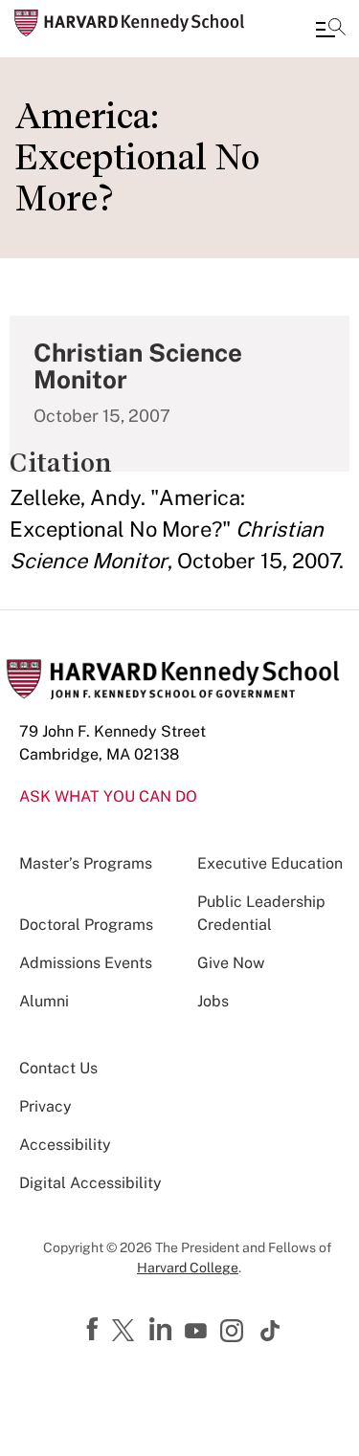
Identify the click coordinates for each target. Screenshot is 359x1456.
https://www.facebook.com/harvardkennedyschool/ (94, 1330)
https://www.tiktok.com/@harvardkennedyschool (271, 1330)
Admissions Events (85, 963)
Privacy (45, 1106)
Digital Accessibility (90, 1183)
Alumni (44, 1001)
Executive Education (270, 863)
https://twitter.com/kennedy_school (126, 1331)
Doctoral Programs (86, 925)
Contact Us (58, 1068)
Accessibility (65, 1145)
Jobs (213, 1001)
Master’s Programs (85, 863)
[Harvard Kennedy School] (129, 23)
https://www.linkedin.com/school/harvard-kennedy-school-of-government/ (162, 1330)
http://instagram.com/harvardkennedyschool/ (234, 1332)
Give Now (230, 963)
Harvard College (187, 1267)
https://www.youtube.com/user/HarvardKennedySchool (198, 1331)
